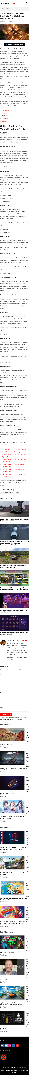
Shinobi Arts (5, 110)
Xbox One (18, 492)
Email (2, 700)
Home (3, 8)
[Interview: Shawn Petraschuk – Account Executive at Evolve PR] (12, 967)
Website (2, 707)
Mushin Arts (5, 121)
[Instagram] (10, 1046)
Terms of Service (14, 1072)
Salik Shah (2, 21)
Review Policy (17, 1070)
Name (2, 693)
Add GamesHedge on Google (15, 44)
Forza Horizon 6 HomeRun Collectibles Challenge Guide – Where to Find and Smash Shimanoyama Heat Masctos (14, 543)
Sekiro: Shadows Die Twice (7, 492)
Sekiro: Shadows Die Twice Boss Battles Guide (15, 449)
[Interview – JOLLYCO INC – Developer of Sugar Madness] (12, 942)
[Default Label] (14, 1046)
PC (11, 489)
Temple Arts (5, 113)
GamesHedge (13, 1067)
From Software (5, 489)
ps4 (15, 489)
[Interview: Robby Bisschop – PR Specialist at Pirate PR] (12, 1018)
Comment (3, 675)
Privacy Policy (9, 1070)
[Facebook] (2, 1046)
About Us (3, 1070)
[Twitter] (6, 1046)
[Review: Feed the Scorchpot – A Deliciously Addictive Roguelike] (12, 735)
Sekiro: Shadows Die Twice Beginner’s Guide (14, 452)
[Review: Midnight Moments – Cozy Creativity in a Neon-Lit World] (12, 783)
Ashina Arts (5, 118)
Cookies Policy (24, 1070)
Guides (7, 8)
